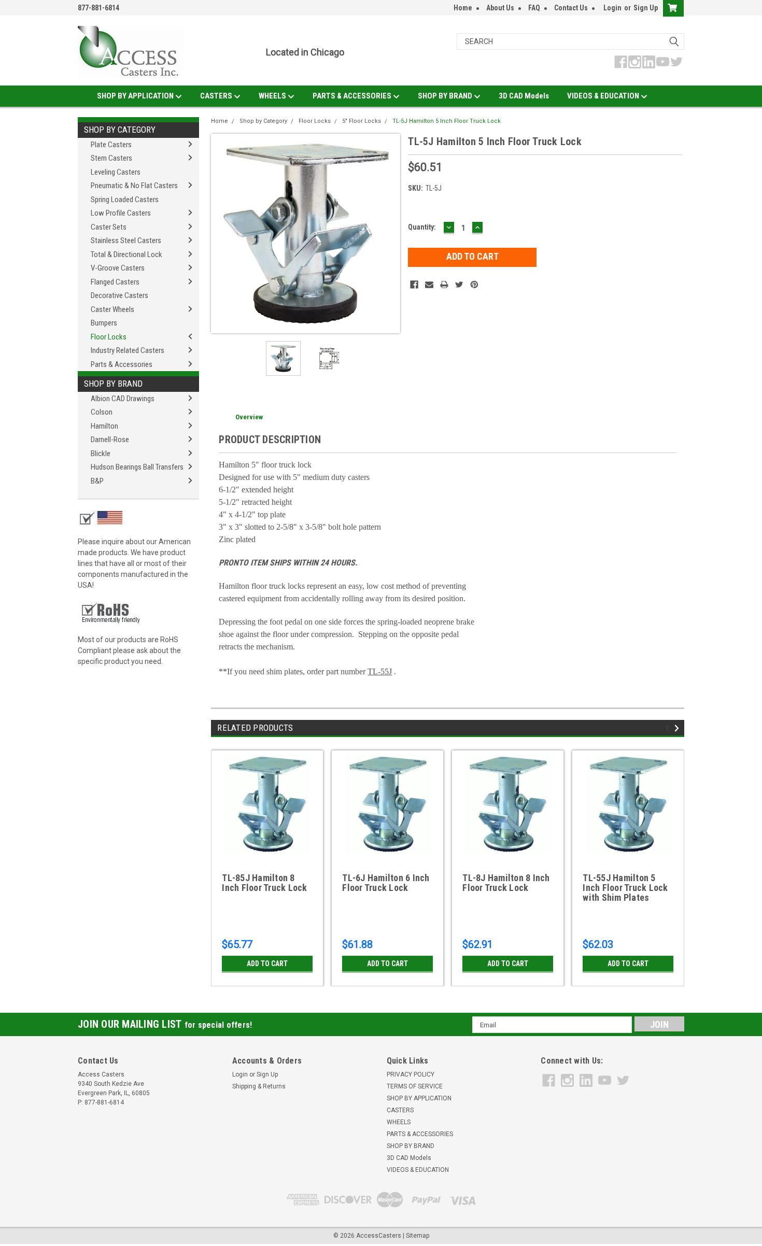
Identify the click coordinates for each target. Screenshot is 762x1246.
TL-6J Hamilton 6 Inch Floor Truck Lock (385, 883)
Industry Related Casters (127, 350)
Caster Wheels (112, 309)
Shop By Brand (113, 383)
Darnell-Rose (110, 439)
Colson (101, 412)
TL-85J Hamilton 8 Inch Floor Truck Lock (264, 883)
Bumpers (104, 323)
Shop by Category (120, 129)
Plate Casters (111, 144)
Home (463, 8)
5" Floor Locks (361, 121)
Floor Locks (108, 337)
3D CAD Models (524, 96)
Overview (249, 417)
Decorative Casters (119, 295)
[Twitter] (459, 284)
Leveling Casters (115, 172)
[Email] (429, 284)
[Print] (444, 284)
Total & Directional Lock (126, 254)
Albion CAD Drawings (122, 398)
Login (612, 8)
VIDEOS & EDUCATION (604, 96)
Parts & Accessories (121, 364)
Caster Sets (108, 227)
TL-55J (380, 671)
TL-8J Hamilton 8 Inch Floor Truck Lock (505, 883)
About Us (500, 8)
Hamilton (104, 426)
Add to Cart (267, 963)
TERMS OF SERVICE (415, 1086)
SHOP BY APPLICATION (136, 96)
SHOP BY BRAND (446, 96)
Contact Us (571, 8)
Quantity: (422, 227)
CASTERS (217, 96)
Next (389, 233)
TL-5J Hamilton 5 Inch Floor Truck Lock (446, 121)
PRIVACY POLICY (410, 1074)
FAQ (534, 8)
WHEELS (273, 96)
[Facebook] (414, 284)
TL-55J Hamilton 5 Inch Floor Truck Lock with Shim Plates (625, 888)
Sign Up (645, 8)
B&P (97, 481)
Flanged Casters (115, 282)
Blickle (100, 453)
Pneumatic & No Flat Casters (134, 185)
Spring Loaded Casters (125, 199)
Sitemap (417, 1235)
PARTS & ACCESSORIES (353, 96)
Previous (221, 233)
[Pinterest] (474, 284)
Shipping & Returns (259, 1086)
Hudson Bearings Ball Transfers (137, 467)
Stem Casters (111, 158)
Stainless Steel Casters (126, 240)
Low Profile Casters (121, 213)
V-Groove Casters (118, 268)
